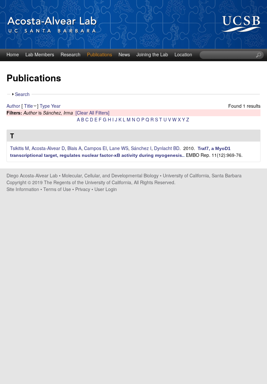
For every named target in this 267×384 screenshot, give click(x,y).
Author (13, 106)
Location (183, 54)
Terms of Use (57, 189)
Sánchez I (141, 148)
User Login (105, 189)
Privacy (82, 189)
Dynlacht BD (166, 148)
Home (13, 54)
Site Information (23, 189)
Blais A (74, 148)
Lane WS (118, 148)
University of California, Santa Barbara (202, 175)
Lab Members (39, 54)
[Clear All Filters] (92, 112)
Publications (99, 54)
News (124, 54)
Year (56, 106)
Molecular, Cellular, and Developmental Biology (110, 175)
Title (28, 106)
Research (70, 54)
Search (22, 94)
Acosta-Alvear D (48, 148)
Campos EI (95, 148)
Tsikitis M (19, 148)
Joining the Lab (152, 54)
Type (45, 106)
